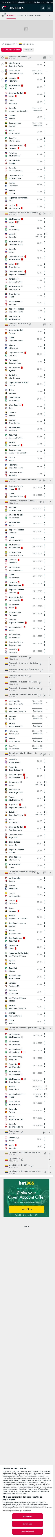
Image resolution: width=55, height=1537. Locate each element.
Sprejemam (27, 1516)
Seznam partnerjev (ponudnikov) (17, 1510)
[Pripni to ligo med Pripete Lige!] (29, 57)
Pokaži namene (27, 1532)
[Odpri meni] (49, 8)
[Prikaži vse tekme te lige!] (50, 658)
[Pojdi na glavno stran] (15, 8)
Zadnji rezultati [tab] (11, 50)
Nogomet (10, 44)
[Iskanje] (42, 8)
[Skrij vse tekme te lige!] (50, 58)
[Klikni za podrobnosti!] (26, 64)
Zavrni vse (27, 1524)
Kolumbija (28, 44)
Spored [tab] (28, 50)
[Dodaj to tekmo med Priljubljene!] (2, 64)
